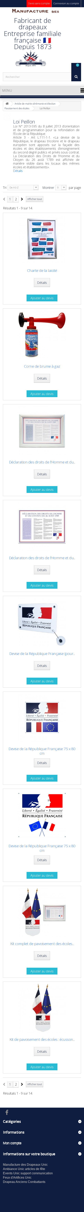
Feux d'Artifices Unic (17, 1177)
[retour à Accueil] (7, 103)
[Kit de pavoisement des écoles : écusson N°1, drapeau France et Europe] (42, 1008)
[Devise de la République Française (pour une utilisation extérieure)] (42, 622)
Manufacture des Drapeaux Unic (25, 1164)
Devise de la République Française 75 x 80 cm (42, 751)
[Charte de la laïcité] (42, 239)
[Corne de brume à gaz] (42, 334)
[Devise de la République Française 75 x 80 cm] (42, 717)
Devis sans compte (39, 3)
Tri (4, 187)
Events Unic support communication (28, 1173)
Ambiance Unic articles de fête (24, 1169)
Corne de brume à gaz (42, 366)
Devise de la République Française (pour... (42, 653)
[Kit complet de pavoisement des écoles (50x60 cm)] (42, 912)
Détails (18, 171)
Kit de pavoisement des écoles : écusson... (42, 1039)
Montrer (48, 187)
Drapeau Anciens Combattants (24, 1181)
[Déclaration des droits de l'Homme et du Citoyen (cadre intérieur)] (42, 430)
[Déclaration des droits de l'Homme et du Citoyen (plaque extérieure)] (42, 526)
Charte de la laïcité (42, 270)
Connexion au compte (66, 3)
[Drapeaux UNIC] (30, 39)
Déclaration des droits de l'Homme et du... (42, 462)
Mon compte (12, 1143)
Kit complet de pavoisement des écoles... (42, 943)
